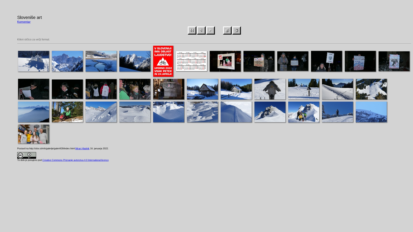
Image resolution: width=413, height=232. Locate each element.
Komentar (24, 21)
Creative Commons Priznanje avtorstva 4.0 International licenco (75, 160)
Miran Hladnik (82, 148)
